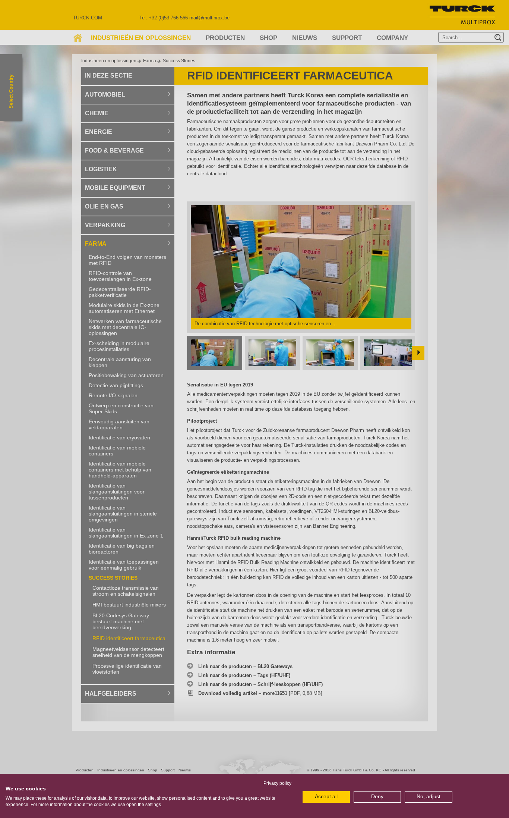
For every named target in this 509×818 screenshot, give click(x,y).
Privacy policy (277, 783)
